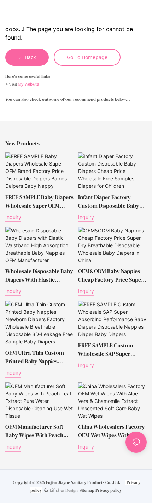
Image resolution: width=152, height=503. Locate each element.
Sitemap (87, 490)
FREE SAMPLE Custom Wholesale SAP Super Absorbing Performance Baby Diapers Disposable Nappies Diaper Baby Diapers (108, 349)
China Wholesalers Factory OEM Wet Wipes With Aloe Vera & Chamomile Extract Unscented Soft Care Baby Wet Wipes (111, 431)
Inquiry (13, 217)
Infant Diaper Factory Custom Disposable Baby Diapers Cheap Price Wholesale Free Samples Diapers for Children (108, 201)
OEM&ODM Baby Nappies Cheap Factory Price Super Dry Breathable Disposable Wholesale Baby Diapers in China (111, 275)
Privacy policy (108, 490)
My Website (28, 84)
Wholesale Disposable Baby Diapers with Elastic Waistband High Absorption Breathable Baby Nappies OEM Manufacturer (39, 275)
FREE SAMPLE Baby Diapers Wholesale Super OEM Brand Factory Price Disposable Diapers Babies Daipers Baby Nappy (39, 201)
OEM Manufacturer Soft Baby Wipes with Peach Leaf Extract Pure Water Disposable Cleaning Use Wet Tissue (35, 431)
